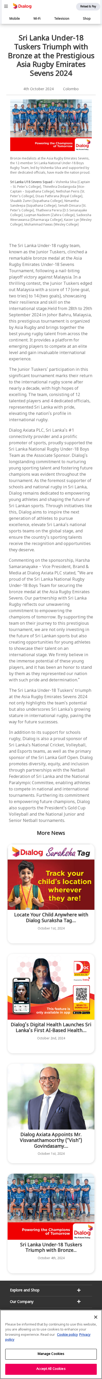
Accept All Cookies (50, 1369)
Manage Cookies (51, 1354)
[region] (51, 1344)
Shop (87, 19)
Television (61, 19)
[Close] (95, 1317)
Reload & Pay (88, 6)
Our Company (21, 1302)
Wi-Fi (37, 19)
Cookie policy (67, 1335)
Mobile (14, 19)
